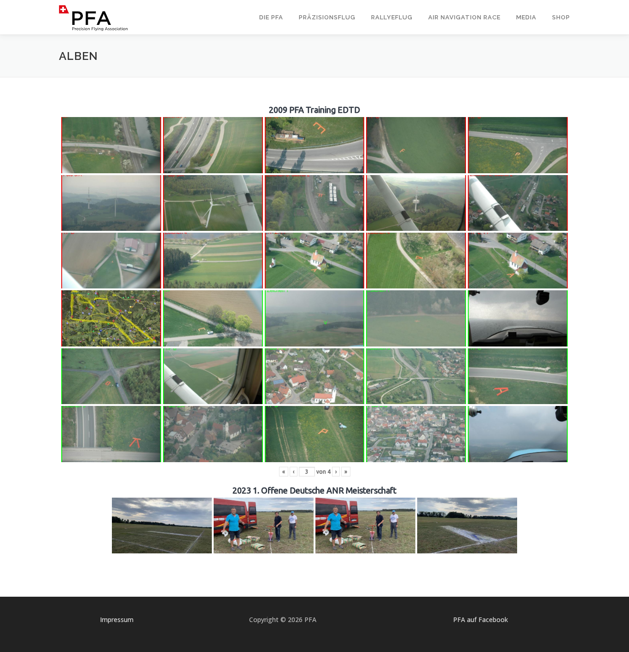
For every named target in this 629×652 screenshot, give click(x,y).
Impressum (117, 619)
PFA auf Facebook (480, 619)
